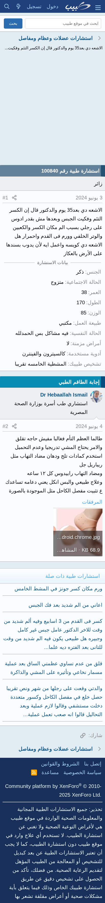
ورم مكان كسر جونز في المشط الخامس (58, 588)
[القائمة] (98, 6)
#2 (5, 426)
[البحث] (7, 6)
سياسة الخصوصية (82, 772)
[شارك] (14, 198)
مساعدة (50, 772)
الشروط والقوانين (60, 763)
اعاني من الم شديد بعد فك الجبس (65, 605)
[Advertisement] (52, 109)
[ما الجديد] (18, 6)
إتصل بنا (92, 763)
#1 (5, 197)
